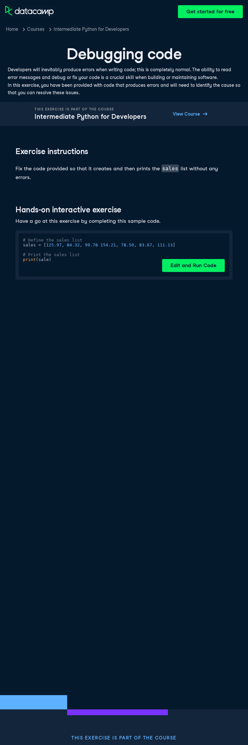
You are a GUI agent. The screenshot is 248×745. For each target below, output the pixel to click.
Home (12, 29)
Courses (36, 29)
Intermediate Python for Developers (91, 29)
